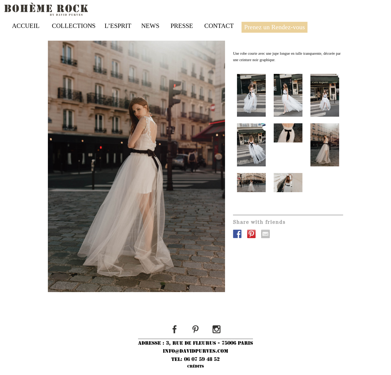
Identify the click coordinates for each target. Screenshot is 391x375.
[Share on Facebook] (239, 236)
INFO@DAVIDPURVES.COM (195, 351)
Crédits (195, 366)
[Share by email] (267, 236)
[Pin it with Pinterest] (253, 236)
